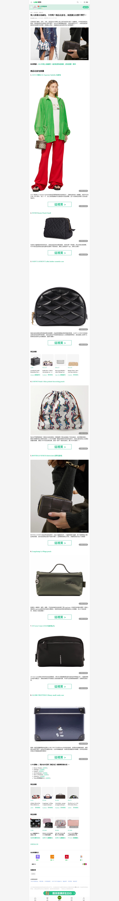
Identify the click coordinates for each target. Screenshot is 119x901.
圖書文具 (41, 12)
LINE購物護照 (48, 881)
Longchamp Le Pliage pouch (41, 551)
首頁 (31, 12)
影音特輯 (36, 12)
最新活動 (41, 881)
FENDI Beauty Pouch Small (41, 213)
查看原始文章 (34, 844)
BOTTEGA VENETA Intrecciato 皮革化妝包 (47, 455)
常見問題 (70, 881)
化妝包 (33, 873)
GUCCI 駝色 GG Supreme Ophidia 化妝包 (46, 75)
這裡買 (45, 768)
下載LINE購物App (34, 881)
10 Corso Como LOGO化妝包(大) (43, 626)
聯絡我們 (75, 881)
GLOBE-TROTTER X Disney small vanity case (48, 695)
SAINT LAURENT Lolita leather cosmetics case (48, 261)
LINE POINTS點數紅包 (57, 881)
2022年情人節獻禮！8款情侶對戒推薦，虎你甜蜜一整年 (57, 64)
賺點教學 (65, 881)
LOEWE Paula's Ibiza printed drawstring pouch (48, 381)
